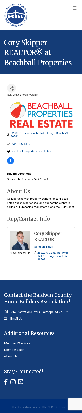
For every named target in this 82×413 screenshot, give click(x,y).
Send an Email (43, 246)
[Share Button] (11, 88)
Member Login (14, 349)
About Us (10, 356)
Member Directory (17, 343)
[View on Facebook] (10, 163)
